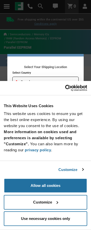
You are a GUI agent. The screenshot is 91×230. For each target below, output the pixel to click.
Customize (68, 169)
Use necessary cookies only (45, 218)
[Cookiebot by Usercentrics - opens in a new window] (65, 88)
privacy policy (38, 150)
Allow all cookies (45, 185)
